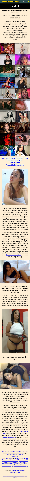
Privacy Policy (13, 472)
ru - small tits (22, 453)
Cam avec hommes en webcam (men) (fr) (12, 464)
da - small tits (12, 451)
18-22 (7, 158)
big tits (20, 160)
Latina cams (10, 160)
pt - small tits (20, 454)
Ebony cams (20, 158)
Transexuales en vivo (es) (7, 463)
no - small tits (16, 453)
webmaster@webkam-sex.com (18, 470)
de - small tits (10, 453)
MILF (18, 162)
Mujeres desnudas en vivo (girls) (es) (18, 462)
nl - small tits (24, 451)
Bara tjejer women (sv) (23, 459)
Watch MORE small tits (15, 165)
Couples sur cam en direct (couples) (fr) (20, 466)
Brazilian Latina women (9, 437)
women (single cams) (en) (7, 458)
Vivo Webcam (15, 456)
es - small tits (14, 454)
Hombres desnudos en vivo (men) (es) (10, 461)
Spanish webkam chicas (13, 255)
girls (3, 158)
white (16, 160)
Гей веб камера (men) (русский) (20, 463)
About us (18, 472)
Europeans (13, 158)
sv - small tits (18, 451)
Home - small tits (5, 451)
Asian (26, 158)
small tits (12, 162)
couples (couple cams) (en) (19, 458)
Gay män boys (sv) (14, 459)
